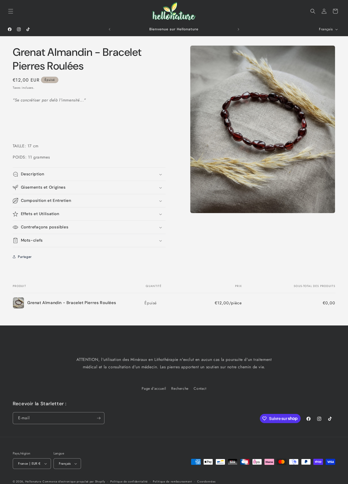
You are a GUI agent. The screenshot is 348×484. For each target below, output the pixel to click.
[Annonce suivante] (238, 29)
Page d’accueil (154, 388)
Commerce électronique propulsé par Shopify (74, 481)
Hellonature (33, 481)
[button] (10, 11)
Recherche (179, 388)
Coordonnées (206, 481)
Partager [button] (25, 256)
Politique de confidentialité (129, 481)
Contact (200, 388)
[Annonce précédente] (109, 29)
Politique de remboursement (172, 481)
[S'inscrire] (98, 418)
